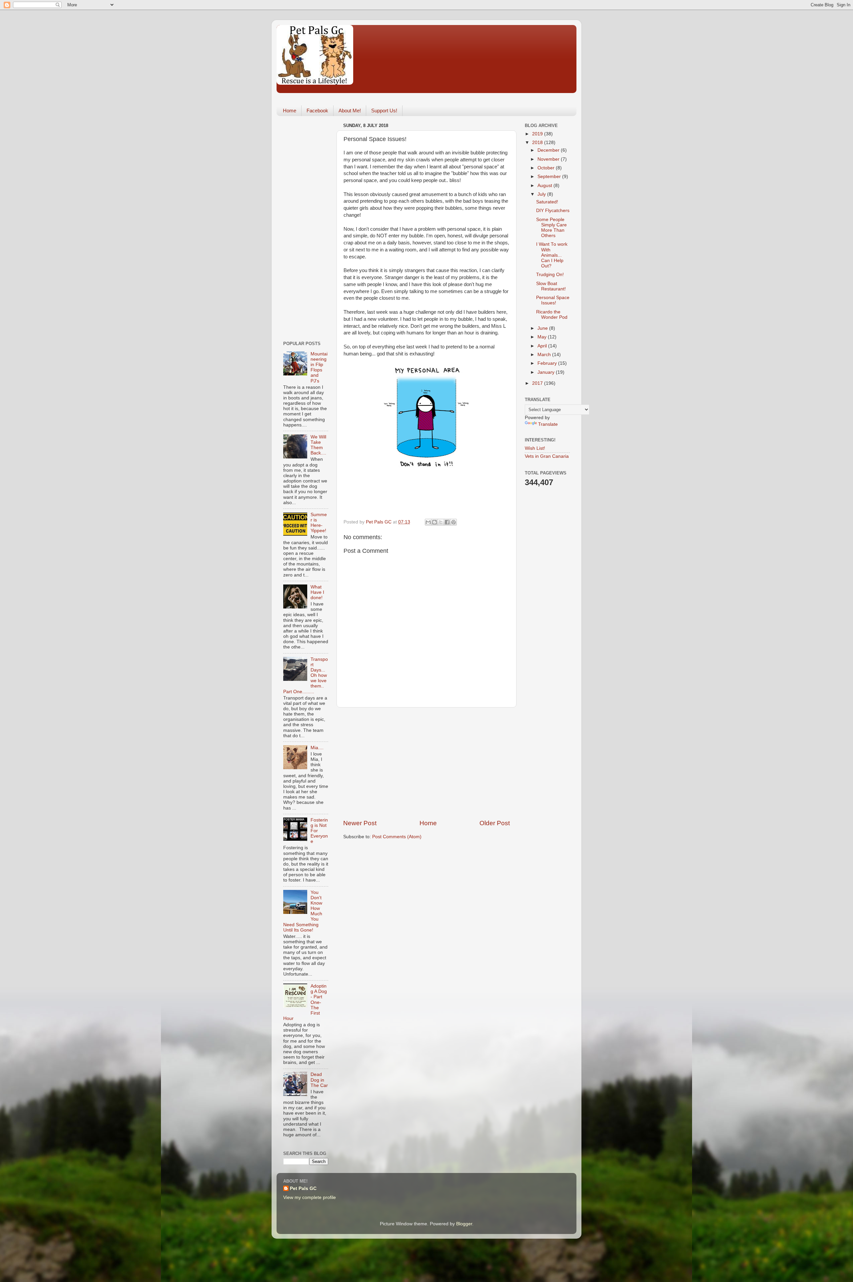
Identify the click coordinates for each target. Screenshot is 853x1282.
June (543, 328)
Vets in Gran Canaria (547, 456)
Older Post (494, 823)
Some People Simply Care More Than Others (551, 227)
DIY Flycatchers (552, 210)
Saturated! (547, 201)
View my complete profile (309, 1197)
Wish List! (535, 448)
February (547, 363)
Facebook (317, 110)
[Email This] (428, 522)
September (549, 176)
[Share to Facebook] (447, 522)
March (544, 354)
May (542, 336)
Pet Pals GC (303, 1188)
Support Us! (384, 110)
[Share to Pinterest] (453, 522)
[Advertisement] (426, 763)
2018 (538, 142)
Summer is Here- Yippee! (319, 522)
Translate (548, 424)
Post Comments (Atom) (397, 836)
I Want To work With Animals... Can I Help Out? (551, 255)
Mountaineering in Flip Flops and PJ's (319, 367)
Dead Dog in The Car (319, 1080)
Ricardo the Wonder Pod (551, 314)
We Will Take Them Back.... (318, 445)
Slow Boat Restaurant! (551, 286)
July (542, 194)
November (549, 159)
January (546, 372)
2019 (538, 133)
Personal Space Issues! (552, 300)
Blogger (464, 1223)
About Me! (350, 110)
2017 (538, 383)
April (542, 345)
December (549, 150)
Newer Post (360, 823)
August (545, 185)
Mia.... (317, 747)
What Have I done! (317, 592)
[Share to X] (440, 522)
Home (289, 110)
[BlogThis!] (434, 522)
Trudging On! (550, 274)
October (546, 167)
